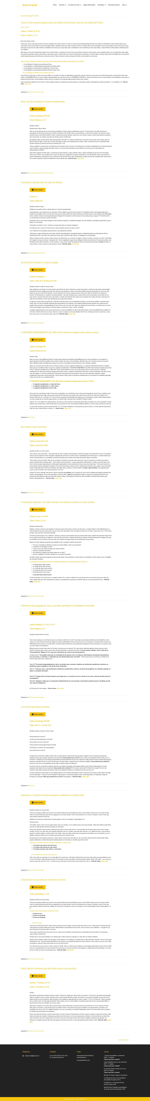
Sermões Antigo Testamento (36, 253)
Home (55, 5)
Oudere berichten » (124, 1040)
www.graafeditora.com (83, 1060)
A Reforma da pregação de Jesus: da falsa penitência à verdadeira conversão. (58, 605)
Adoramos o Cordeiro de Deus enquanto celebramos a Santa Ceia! (52, 795)
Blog (123, 5)
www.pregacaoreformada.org (85, 1055)
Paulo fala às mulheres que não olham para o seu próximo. (49, 968)
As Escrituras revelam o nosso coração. (40, 262)
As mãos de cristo (74, 5)
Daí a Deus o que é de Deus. (34, 427)
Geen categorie (32, 173)
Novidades (101, 5)
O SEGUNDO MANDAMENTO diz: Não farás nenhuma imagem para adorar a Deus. (60, 332)
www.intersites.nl (81, 1057)
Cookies (77, 1099)
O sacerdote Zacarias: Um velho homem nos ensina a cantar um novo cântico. (58, 502)
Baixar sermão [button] (25, 27)
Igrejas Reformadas (89, 5)
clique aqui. (27, 84)
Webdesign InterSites (69, 1099)
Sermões (62, 5)
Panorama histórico (114, 5)
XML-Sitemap (83, 1099)
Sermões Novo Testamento (36, 92)
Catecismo (31, 323)
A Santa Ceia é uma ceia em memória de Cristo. (43, 880)
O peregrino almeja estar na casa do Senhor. (42, 182)
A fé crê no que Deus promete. (35, 707)
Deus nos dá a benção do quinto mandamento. (43, 101)
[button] (66, 5)
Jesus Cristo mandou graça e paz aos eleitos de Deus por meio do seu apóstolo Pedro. (62, 22)
